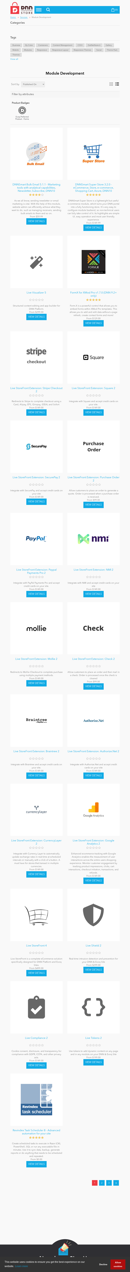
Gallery (109, 45)
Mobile (16, 50)
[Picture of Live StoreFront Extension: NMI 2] (93, 539)
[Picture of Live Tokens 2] (93, 1007)
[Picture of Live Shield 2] (93, 915)
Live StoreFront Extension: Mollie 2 (36, 659)
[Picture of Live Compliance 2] (36, 1007)
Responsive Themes (82, 50)
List (117, 84)
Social (98, 50)
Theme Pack (112, 50)
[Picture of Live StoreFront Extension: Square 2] (93, 357)
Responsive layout (60, 50)
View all (14, 59)
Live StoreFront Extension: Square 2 (93, 388)
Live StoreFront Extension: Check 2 (93, 659)
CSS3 (80, 45)
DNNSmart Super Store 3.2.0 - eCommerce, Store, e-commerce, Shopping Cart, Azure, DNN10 (93, 188)
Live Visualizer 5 (36, 292)
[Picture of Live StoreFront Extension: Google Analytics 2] (93, 810)
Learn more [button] (21, 1266)
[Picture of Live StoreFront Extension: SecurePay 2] (36, 446)
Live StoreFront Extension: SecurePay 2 (36, 477)
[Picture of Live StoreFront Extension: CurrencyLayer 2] (36, 810)
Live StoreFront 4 (36, 945)
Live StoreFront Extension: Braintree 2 (36, 751)
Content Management (62, 45)
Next (116, 1183)
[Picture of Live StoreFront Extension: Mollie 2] (36, 628)
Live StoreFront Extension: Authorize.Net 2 (93, 751)
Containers (43, 45)
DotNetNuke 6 (94, 45)
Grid (111, 84)
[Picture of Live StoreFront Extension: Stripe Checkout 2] (36, 357)
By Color (29, 45)
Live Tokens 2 (93, 1038)
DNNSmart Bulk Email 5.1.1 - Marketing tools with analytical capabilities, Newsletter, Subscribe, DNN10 (36, 188)
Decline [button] (103, 1264)
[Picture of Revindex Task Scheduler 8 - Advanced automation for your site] (36, 1099)
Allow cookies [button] (118, 1264)
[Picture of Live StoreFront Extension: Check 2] (93, 628)
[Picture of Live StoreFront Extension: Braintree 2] (36, 720)
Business (16, 45)
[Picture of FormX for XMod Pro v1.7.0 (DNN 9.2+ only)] (93, 262)
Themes (16, 55)
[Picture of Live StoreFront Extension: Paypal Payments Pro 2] (36, 539)
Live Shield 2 (93, 945)
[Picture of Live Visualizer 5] (36, 262)
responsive (42, 50)
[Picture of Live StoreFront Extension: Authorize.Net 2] (93, 720)
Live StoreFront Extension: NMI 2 (93, 570)
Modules (28, 50)
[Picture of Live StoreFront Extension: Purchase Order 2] (93, 446)
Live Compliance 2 (36, 1038)
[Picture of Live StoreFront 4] (36, 915)
